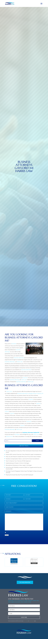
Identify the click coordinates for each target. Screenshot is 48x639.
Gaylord (31, 399)
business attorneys (19, 357)
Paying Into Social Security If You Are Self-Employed (19, 474)
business (13, 343)
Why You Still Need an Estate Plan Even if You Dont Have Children (23, 456)
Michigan (17, 434)
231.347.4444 (9, 436)
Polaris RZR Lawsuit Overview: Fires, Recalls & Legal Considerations (23, 454)
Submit (6, 535)
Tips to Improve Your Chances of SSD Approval (18, 461)
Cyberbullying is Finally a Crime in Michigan (17, 463)
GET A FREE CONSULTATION (25, 582)
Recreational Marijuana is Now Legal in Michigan (19, 465)
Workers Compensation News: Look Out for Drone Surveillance (22, 458)
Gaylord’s (29, 421)
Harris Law (20, 361)
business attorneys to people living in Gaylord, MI (30, 393)
